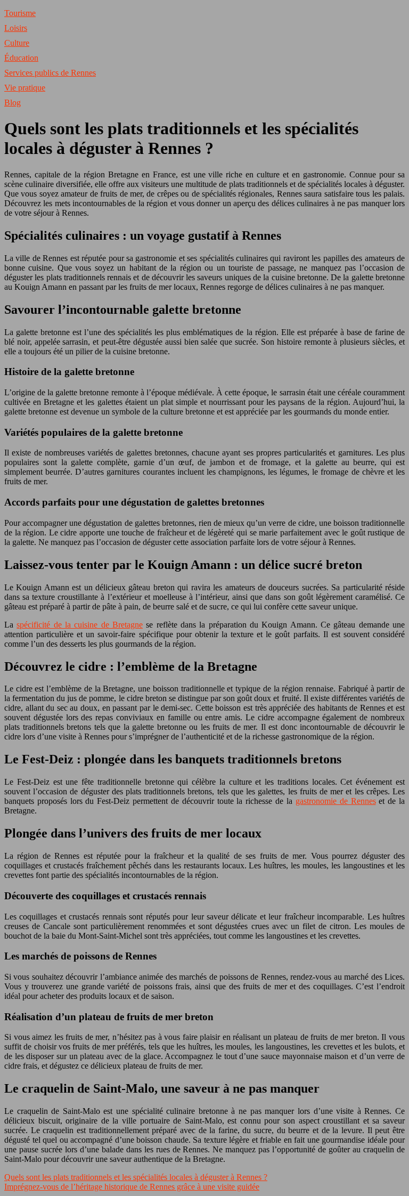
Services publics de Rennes (50, 72)
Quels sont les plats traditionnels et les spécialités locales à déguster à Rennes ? (135, 1177)
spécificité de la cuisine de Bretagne (80, 624)
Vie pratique (24, 87)
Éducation (21, 57)
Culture (16, 42)
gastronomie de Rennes (336, 801)
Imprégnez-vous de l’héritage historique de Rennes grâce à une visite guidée (131, 1186)
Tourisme (20, 13)
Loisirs (15, 27)
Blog (12, 102)
